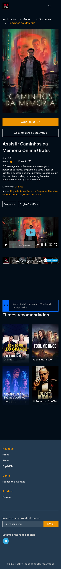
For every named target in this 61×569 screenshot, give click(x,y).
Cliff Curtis (17, 194)
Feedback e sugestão (14, 481)
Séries (6, 460)
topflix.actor (10, 19)
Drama (7, 350)
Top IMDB (8, 466)
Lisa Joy (19, 186)
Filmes (6, 454)
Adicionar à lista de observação (30, 132)
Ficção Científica (29, 204)
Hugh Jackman (18, 191)
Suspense (45, 19)
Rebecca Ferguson (37, 191)
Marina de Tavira (32, 194)
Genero (27, 19)
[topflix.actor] (6, 6)
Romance (16, 350)
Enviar (51, 523)
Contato (7, 497)
